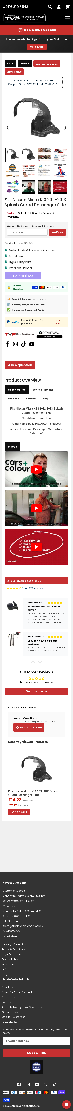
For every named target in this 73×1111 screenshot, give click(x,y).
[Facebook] (7, 344)
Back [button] (10, 63)
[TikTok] (23, 344)
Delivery (13, 398)
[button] (33, 662)
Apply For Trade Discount (17, 992)
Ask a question (20, 365)
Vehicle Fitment (42, 389)
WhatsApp (13, 931)
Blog (4, 974)
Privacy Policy (10, 959)
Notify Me (57, 232)
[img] (14, 588)
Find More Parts (47, 64)
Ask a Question (30, 727)
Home (25, 63)
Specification (17, 389)
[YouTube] (31, 344)
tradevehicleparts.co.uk (26, 1106)
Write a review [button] (36, 691)
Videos (12, 446)
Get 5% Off (36, 46)
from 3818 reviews (32, 588)
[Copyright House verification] (36, 1067)
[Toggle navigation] (67, 18)
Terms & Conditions (14, 949)
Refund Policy (10, 964)
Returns (31, 398)
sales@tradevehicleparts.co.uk (23, 926)
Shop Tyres (14, 71)
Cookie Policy (10, 1012)
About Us (7, 987)
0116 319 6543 (30, 213)
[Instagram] (15, 344)
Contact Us (8, 997)
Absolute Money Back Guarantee (22, 1007)
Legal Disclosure (12, 954)
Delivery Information (14, 944)
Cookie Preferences (13, 1017)
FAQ (45, 398)
